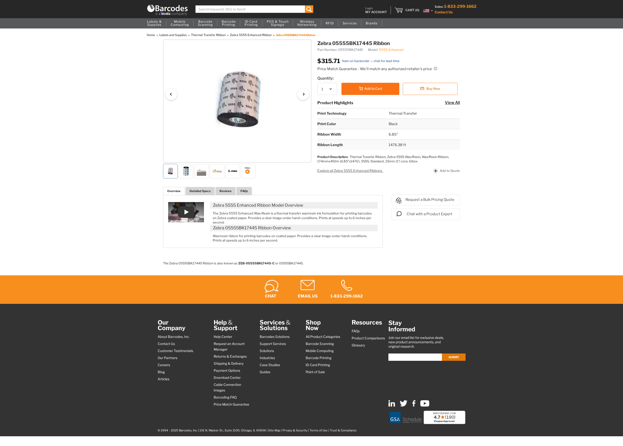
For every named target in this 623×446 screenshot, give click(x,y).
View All (452, 102)
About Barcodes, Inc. (174, 337)
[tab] (174, 191)
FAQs (244, 191)
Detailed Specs (200, 191)
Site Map (274, 430)
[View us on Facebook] (413, 405)
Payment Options (227, 370)
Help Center (223, 337)
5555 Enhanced (391, 50)
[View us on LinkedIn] (391, 405)
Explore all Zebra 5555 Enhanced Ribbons (350, 171)
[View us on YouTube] (424, 405)
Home (151, 35)
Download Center (227, 378)
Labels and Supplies (173, 35)
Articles (163, 379)
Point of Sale (315, 372)
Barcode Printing (318, 358)
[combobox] (254, 9)
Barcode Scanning (320, 344)
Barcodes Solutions (275, 337)
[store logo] (167, 10)
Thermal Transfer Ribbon (208, 35)
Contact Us (444, 12)
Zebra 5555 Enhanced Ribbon (251, 35)
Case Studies (270, 365)
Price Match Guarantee (231, 404)
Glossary (358, 345)
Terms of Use (319, 430)
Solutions (267, 351)
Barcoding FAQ (225, 397)
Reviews (225, 191)
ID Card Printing (318, 365)
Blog (161, 372)
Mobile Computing (320, 351)
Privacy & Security (295, 430)
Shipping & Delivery (229, 363)
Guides (265, 372)
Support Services (273, 344)
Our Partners (167, 358)
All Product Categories (323, 337)
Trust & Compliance (343, 430)
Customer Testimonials (175, 351)
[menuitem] (154, 23)
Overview (174, 191)
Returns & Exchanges (230, 356)
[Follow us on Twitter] (403, 405)
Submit (454, 357)
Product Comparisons (368, 338)
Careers (164, 365)
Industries (267, 358)
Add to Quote (450, 171)
